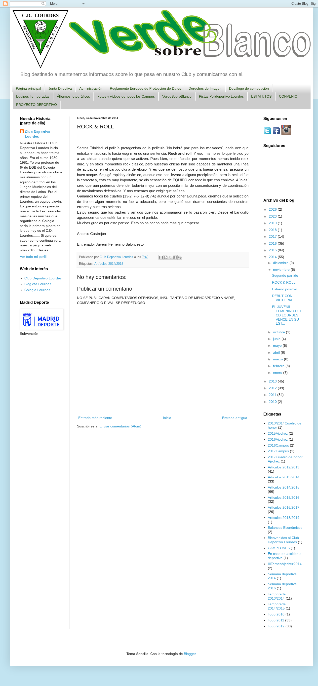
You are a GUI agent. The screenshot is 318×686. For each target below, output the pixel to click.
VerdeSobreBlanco (177, 96)
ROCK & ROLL (283, 282)
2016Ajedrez (278, 439)
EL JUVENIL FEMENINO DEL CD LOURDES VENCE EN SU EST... (287, 315)
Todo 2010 (276, 614)
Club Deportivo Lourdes (37, 134)
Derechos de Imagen (205, 88)
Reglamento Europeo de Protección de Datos (145, 88)
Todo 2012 (276, 626)
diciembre (281, 263)
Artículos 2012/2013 (283, 467)
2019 (273, 223)
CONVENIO (288, 96)
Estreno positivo (284, 289)
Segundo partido (285, 275)
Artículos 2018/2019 (283, 518)
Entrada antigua (234, 418)
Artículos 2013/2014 (283, 477)
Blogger (190, 654)
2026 (273, 209)
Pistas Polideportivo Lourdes (221, 96)
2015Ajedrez (278, 433)
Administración (90, 88)
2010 (273, 402)
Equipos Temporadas (32, 96)
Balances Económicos (285, 528)
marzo (278, 359)
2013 (273, 381)
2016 (273, 243)
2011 (273, 395)
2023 (273, 216)
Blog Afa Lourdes (37, 284)
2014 (273, 257)
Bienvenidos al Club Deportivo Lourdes (283, 540)
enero (278, 373)
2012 (273, 388)
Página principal (28, 88)
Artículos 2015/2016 (283, 497)
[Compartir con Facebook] (175, 257)
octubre (279, 332)
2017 (273, 236)
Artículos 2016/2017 (283, 507)
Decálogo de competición (249, 88)
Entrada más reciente (95, 418)
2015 (273, 250)
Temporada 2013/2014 (277, 596)
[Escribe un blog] (165, 257)
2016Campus (278, 445)
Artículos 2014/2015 (108, 264)
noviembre (282, 269)
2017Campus (278, 451)
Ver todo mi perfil (33, 257)
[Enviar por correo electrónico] (161, 257)
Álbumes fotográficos (73, 96)
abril (277, 352)
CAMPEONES (279, 548)
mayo (278, 345)
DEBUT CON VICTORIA (282, 298)
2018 (273, 230)
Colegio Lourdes (37, 290)
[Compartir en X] (170, 257)
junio (277, 339)
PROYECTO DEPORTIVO (36, 105)
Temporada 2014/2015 (277, 606)
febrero (279, 366)
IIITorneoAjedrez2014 (285, 564)
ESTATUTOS (261, 96)
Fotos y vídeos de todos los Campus (126, 96)
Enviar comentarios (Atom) (120, 426)
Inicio (167, 418)
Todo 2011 (276, 620)
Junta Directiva (60, 88)
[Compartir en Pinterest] (179, 257)
